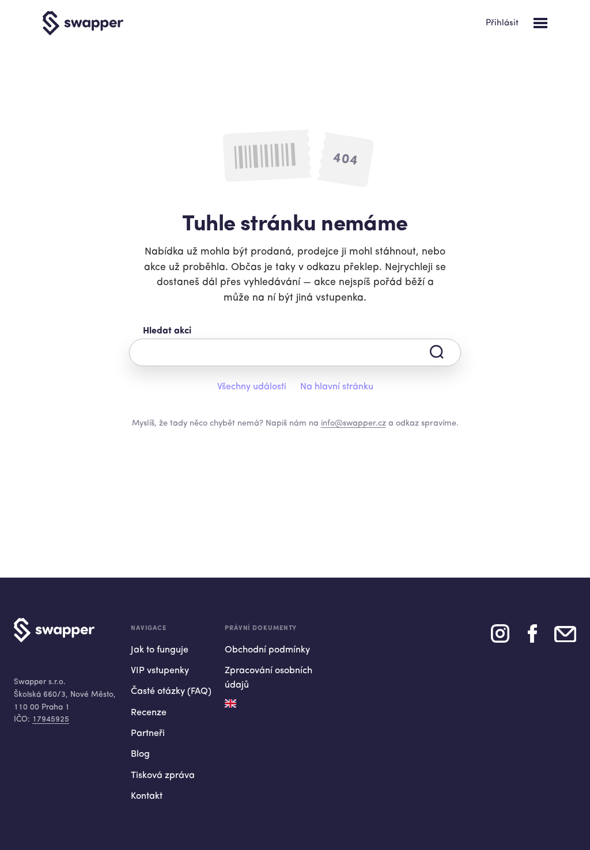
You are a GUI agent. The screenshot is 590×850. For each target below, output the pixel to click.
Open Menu (540, 23)
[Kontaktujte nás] (565, 638)
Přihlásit (502, 23)
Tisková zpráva (163, 775)
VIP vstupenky (160, 671)
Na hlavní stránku (336, 387)
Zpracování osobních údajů (268, 678)
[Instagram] (500, 638)
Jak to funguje (159, 650)
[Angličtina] (230, 703)
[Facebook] (532, 638)
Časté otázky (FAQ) (171, 691)
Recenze (149, 713)
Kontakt (146, 796)
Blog (140, 754)
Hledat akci (167, 331)
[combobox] (295, 352)
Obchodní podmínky (267, 650)
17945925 (50, 719)
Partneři (148, 733)
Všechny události (251, 387)
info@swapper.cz (353, 423)
